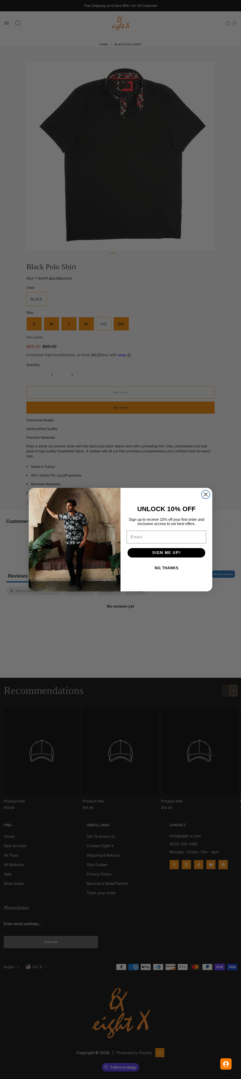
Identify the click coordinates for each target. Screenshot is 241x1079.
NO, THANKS (166, 568)
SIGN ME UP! (166, 553)
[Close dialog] (205, 494)
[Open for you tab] (226, 1064)
